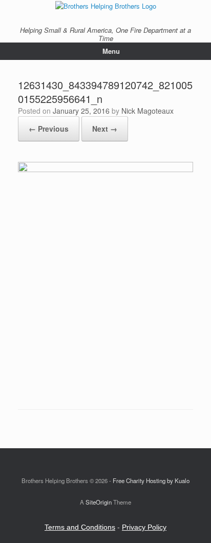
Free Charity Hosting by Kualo (151, 480)
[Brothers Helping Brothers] (105, 5)
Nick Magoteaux (147, 111)
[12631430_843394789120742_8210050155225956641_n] (105, 169)
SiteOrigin (99, 502)
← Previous (49, 128)
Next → (104, 128)
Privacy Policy (144, 527)
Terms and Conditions (80, 527)
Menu (111, 51)
